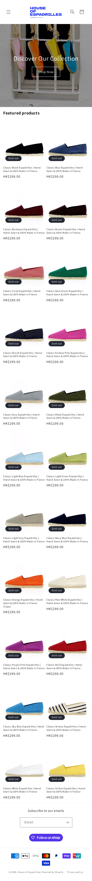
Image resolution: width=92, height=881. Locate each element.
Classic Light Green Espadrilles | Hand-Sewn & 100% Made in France (67, 478)
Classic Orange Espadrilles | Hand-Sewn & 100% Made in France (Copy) (23, 603)
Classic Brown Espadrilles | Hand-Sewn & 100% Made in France (66, 231)
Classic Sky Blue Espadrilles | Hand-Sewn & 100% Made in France (24, 728)
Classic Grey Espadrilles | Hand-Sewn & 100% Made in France (21, 416)
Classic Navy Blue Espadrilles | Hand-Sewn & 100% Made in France (67, 539)
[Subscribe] (67, 822)
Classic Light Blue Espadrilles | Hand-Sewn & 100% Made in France (24, 478)
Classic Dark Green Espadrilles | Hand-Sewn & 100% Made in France (67, 292)
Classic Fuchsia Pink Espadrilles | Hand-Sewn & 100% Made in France (67, 354)
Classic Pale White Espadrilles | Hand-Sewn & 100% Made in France (67, 601)
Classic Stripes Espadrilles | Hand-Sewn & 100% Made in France (66, 728)
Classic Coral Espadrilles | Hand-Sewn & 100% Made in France (22, 292)
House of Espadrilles (29, 871)
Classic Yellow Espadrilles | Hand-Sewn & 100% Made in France (66, 790)
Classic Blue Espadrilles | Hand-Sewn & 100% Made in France (64, 169)
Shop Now (46, 72)
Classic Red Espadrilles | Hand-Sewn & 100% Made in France (64, 666)
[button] (8, 12)
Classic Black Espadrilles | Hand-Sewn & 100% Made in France (22, 169)
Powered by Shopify (52, 871)
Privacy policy (75, 872)
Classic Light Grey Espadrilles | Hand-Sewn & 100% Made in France (24, 539)
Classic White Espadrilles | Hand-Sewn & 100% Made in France (22, 790)
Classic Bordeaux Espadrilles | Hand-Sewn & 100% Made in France (24, 231)
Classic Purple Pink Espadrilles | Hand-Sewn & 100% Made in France (24, 666)
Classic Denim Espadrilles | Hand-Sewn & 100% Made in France (23, 354)
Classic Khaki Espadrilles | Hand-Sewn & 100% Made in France (65, 416)
